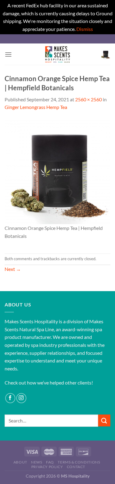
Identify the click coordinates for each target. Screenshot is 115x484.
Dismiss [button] (84, 29)
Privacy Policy (47, 466)
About (20, 462)
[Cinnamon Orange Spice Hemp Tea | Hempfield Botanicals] (57, 171)
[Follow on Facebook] (10, 398)
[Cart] (105, 54)
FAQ (50, 462)
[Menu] (8, 54)
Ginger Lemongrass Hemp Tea (36, 107)
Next (13, 269)
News (36, 462)
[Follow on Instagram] (21, 398)
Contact (76, 466)
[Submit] (104, 420)
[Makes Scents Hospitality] (58, 54)
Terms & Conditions (79, 462)
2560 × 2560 (88, 99)
